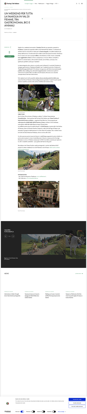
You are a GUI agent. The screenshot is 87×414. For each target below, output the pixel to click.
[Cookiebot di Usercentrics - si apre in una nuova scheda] (7, 412)
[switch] (33, 412)
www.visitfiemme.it (41, 176)
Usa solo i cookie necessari (77, 406)
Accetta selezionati (77, 402)
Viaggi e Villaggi (49, 3)
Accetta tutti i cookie (77, 399)
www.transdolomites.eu (32, 178)
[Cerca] (79, 3)
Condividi (6, 47)
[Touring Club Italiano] (11, 4)
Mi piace (9, 56)
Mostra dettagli (61, 411)
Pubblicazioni (41, 3)
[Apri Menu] (82, 3)
